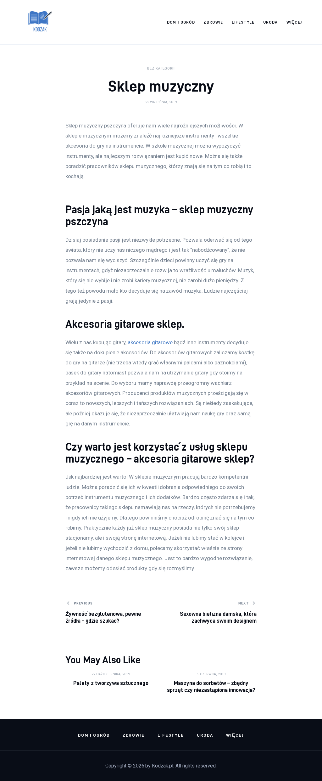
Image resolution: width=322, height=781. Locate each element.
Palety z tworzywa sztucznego (110, 683)
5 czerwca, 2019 (211, 674)
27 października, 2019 (111, 674)
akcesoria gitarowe (150, 342)
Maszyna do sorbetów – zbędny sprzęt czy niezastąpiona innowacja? (211, 686)
